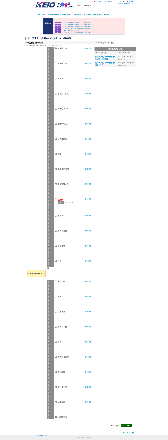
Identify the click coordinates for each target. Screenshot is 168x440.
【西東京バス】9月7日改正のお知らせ (77, 28)
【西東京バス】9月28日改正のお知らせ (77, 22)
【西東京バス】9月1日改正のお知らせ (77, 32)
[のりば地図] (69, 202)
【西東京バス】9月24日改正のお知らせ (77, 24)
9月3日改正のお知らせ (71, 30)
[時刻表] (88, 48)
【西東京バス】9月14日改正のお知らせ (77, 26)
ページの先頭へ (126, 432)
